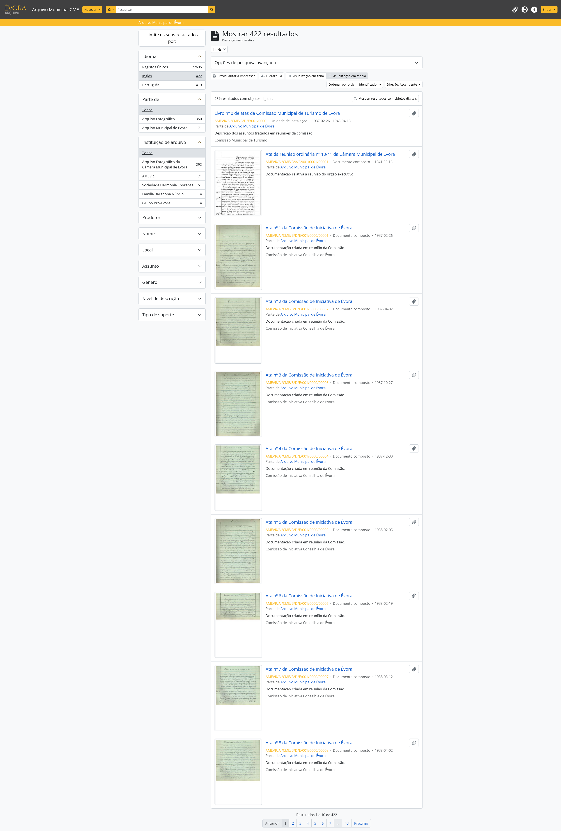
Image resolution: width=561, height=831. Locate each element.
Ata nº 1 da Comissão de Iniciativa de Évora (309, 227)
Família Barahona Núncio (172, 195)
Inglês (172, 77)
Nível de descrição (160, 298)
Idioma (149, 56)
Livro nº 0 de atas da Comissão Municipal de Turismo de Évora (277, 113)
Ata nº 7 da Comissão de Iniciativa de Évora (309, 669)
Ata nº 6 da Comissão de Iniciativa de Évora (309, 595)
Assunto (150, 266)
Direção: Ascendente (402, 84)
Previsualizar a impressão (236, 76)
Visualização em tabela (349, 76)
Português (172, 86)
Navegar (91, 9)
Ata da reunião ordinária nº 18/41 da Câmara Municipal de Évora (330, 154)
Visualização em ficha (308, 76)
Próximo (361, 823)
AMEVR (172, 177)
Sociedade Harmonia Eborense (172, 186)
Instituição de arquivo (164, 142)
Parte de (150, 99)
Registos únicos (172, 68)
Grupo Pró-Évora (172, 204)
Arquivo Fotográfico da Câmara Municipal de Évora (172, 164)
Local (147, 250)
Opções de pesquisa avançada (245, 62)
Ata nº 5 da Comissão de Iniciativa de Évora (309, 522)
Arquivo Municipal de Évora (172, 129)
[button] (515, 9)
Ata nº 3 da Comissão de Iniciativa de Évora (309, 375)
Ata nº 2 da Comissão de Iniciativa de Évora (309, 301)
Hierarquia (273, 76)
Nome (148, 234)
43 (347, 823)
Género (149, 282)
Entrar (548, 9)
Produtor (151, 217)
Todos (147, 110)
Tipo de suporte (158, 315)
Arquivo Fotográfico (172, 120)
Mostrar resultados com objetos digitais (387, 98)
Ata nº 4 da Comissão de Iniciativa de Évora (309, 448)
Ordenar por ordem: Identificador (353, 84)
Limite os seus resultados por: (172, 38)
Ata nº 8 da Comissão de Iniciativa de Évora (309, 742)
